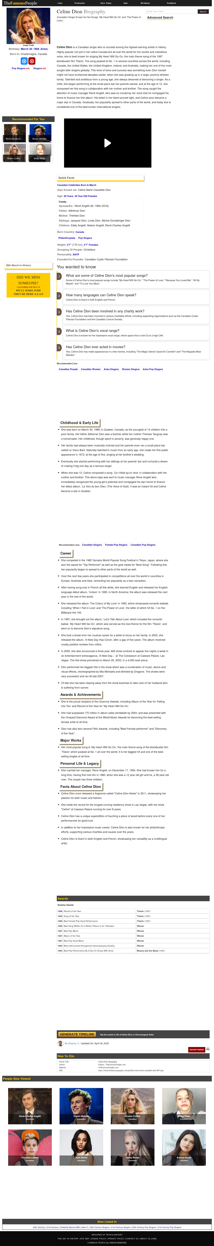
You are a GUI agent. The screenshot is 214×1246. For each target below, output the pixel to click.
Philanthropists (66, 238)
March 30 (26, 49)
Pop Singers (18, 68)
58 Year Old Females (86, 196)
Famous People (97, 1242)
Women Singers (131, 369)
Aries (44, 49)
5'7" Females (91, 244)
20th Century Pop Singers (144, 1227)
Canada (80, 232)
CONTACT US (132, 1238)
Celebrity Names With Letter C (74, 1227)
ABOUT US (145, 1238)
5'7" (69, 244)
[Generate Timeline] (77, 1034)
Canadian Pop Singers (143, 544)
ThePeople (20, 3)
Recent (119, 1234)
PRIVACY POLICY (116, 1238)
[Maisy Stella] (40, 152)
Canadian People (68, 369)
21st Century (52, 1227)
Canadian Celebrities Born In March (76, 185)
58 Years (68, 196)
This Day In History (68, 1238)
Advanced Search (160, 17)
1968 (36, 49)
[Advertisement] (110, 34)
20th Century (39, 1227)
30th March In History (18, 265)
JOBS (154, 1238)
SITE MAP (85, 1238)
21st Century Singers (120, 1227)
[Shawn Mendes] (40, 132)
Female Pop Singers (116, 544)
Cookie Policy (99, 1238)
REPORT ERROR (197, 1049)
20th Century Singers (99, 1227)
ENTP (76, 254)
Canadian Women (91, 369)
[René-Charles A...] (15, 132)
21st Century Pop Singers (169, 1227)
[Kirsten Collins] (15, 152)
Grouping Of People (103, 1234)
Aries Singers (111, 369)
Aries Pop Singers (153, 369)
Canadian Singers (92, 544)
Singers (37, 68)
